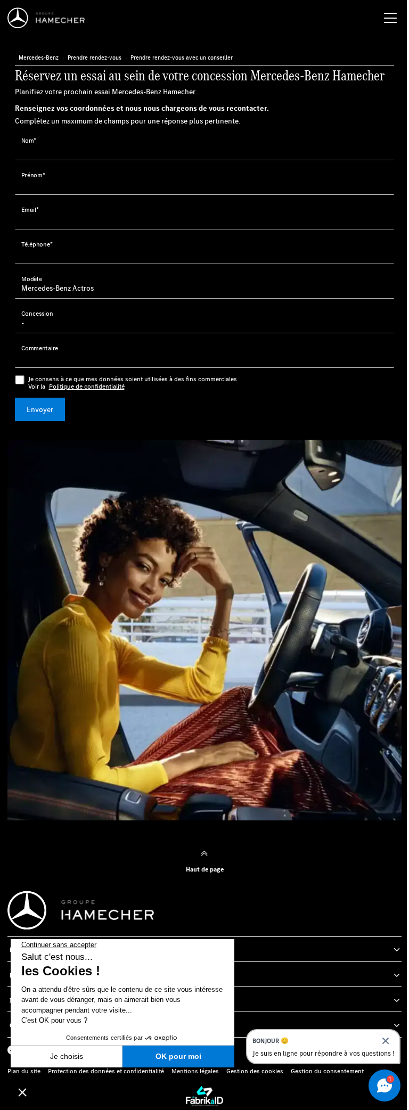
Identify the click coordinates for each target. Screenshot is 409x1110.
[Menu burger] (390, 18)
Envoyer (40, 409)
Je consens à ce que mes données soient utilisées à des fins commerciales (132, 382)
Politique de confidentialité (87, 386)
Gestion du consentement (327, 1071)
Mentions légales (195, 1071)
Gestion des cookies (254, 1071)
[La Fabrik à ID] (204, 1096)
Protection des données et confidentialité (106, 1071)
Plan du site (23, 1071)
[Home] (49, 18)
